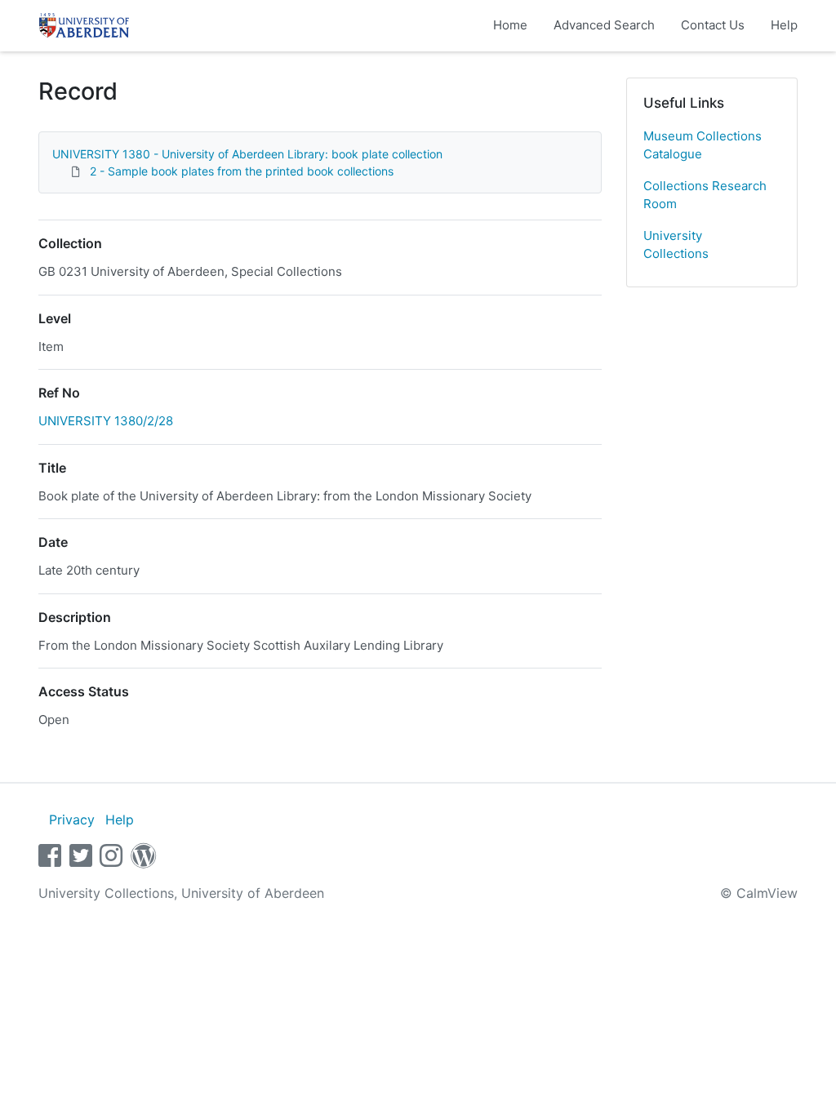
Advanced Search (604, 25)
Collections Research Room (705, 195)
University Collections (676, 245)
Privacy (72, 819)
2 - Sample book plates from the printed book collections (242, 171)
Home (510, 25)
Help (784, 25)
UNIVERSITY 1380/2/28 (105, 421)
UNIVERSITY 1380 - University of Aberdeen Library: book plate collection (247, 154)
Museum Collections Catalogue (702, 145)
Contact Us (713, 25)
